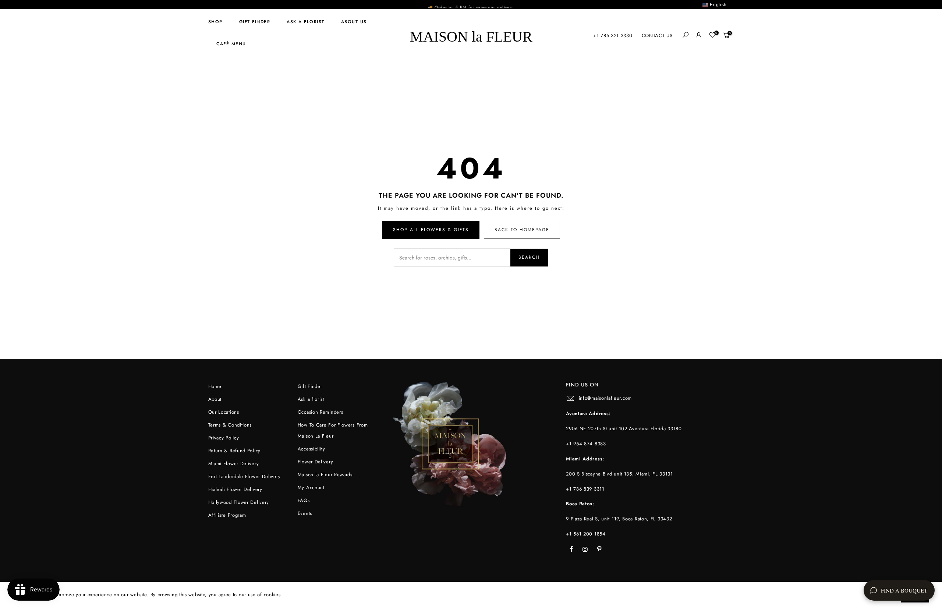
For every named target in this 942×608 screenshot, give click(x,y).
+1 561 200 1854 (586, 533)
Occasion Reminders (320, 412)
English (717, 4)
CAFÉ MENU (231, 43)
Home (215, 386)
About (215, 399)
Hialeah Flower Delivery (235, 489)
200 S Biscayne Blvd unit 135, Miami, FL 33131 (619, 473)
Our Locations (223, 412)
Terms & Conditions (230, 424)
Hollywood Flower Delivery (238, 502)
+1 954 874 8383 (586, 443)
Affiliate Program (227, 515)
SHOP (215, 21)
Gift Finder (254, 21)
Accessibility (311, 448)
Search (529, 257)
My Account (311, 487)
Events (305, 513)
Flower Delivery (315, 461)
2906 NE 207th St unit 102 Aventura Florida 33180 (624, 428)
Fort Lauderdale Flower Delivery (244, 476)
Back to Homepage (522, 229)
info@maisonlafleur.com (605, 398)
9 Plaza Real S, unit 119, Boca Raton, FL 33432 (619, 518)
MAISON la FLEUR (471, 35)
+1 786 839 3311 (585, 488)
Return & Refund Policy (234, 450)
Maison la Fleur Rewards (325, 474)
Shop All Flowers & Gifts (431, 229)
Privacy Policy (223, 437)
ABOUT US (354, 21)
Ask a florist (306, 21)
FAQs (304, 500)
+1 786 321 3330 (613, 35)
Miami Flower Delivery (233, 463)
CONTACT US (657, 35)
